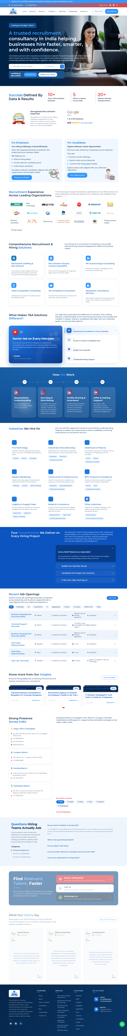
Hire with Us (111, 11)
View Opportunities (77, 175)
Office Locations (44, 1002)
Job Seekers (42, 1006)
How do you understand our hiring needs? (64, 858)
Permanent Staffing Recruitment (63, 997)
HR (29, 607)
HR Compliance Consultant (62, 1016)
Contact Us (83, 11)
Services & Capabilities (21, 853)
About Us (33, 11)
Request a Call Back (21, 177)
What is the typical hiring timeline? (61, 840)
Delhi (61, 802)
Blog (40, 1009)
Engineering (56, 607)
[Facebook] (110, 5)
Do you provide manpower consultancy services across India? (71, 852)
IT (47, 607)
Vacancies (62, 11)
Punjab (70, 802)
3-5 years (77, 607)
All (11, 607)
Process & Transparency (22, 857)
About (41, 999)
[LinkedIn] (16, 1024)
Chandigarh (80, 1019)
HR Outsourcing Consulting (62, 1006)
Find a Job (98, 11)
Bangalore (79, 1006)
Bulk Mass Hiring (62, 1030)
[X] (117, 5)
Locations (51, 11)
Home (25, 11)
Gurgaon (79, 1002)
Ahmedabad (63, 806)
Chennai (101, 802)
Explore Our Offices (47, 74)
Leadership (20, 607)
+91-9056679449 (31, 5)
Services (41, 11)
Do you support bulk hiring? (58, 846)
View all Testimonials (108, 918)
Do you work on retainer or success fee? (63, 825)
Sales (98, 607)
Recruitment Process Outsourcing (64, 1001)
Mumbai (78, 996)
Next (116, 953)
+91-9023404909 (17, 5)
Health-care (88, 607)
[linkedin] (113, 5)
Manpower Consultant (61, 1021)
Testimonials (73, 11)
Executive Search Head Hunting (63, 1026)
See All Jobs (112, 598)
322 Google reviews (87, 123)
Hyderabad (79, 1009)
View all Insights (110, 677)
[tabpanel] (26, 695)
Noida (81, 802)
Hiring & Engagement (21, 850)
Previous (10, 953)
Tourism (66, 607)
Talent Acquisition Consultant (63, 1011)
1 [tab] (63, 707)
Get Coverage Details (63, 812)
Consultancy (38, 607)
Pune (90, 802)
